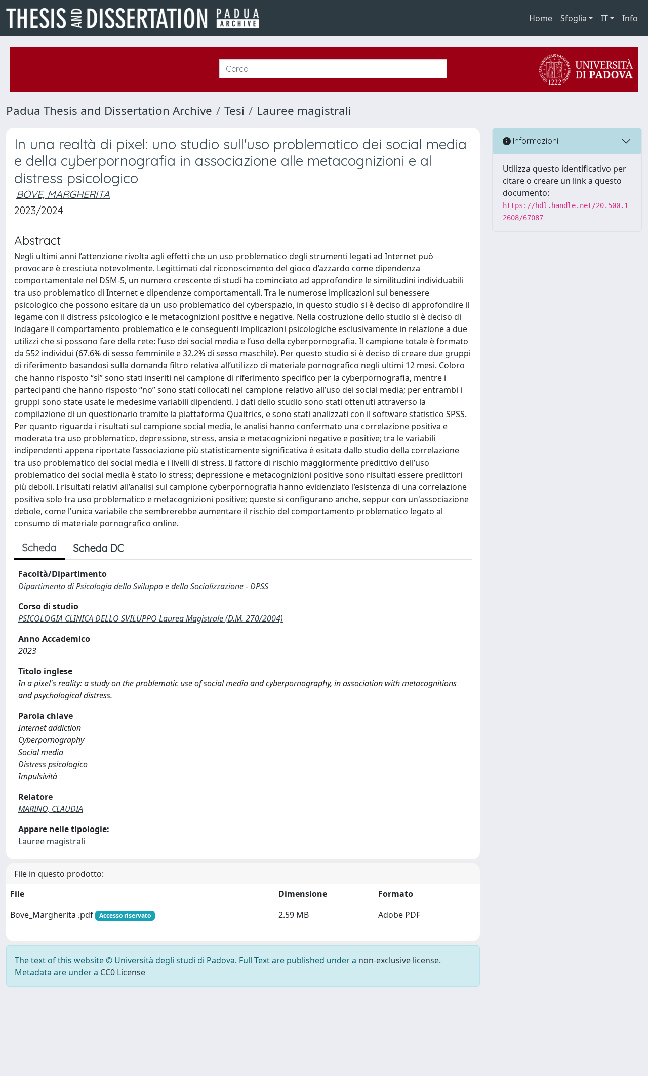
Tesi (234, 110)
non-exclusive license (398, 960)
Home (540, 18)
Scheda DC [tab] (98, 548)
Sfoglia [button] (573, 18)
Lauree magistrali (304, 110)
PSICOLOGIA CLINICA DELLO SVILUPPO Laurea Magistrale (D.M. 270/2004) (150, 618)
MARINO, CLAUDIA (50, 808)
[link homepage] (136, 18)
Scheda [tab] (39, 547)
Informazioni (534, 141)
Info (630, 18)
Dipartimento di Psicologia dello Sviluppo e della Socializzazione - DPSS (143, 586)
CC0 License (122, 972)
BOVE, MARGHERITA (63, 194)
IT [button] (604, 18)
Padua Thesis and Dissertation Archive (109, 110)
